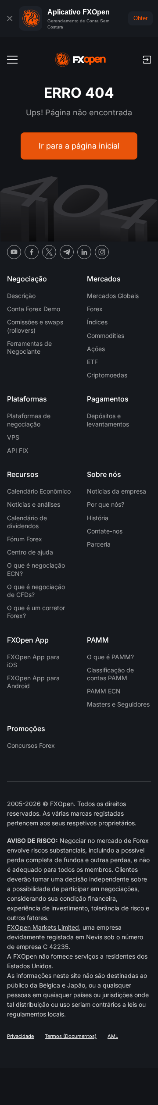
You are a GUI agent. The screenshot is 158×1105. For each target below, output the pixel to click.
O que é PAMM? (110, 657)
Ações (96, 348)
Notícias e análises (33, 504)
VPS (13, 437)
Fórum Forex (24, 539)
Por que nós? (105, 504)
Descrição (21, 295)
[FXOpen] (80, 60)
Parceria (99, 544)
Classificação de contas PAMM (110, 674)
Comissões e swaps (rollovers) (35, 326)
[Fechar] (9, 18)
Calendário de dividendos (27, 521)
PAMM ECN (104, 691)
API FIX (18, 450)
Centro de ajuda (30, 552)
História (97, 518)
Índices (97, 322)
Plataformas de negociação (28, 419)
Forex (95, 309)
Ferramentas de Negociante (29, 347)
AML (113, 1036)
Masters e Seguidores (118, 704)
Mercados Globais (113, 295)
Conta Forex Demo (33, 309)
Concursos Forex (31, 745)
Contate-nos (104, 531)
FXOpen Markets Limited (43, 927)
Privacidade (20, 1036)
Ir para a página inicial (79, 145)
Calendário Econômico (39, 491)
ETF (92, 362)
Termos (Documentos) (71, 1036)
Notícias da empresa (116, 491)
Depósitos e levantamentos (108, 419)
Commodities (105, 335)
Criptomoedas (107, 375)
